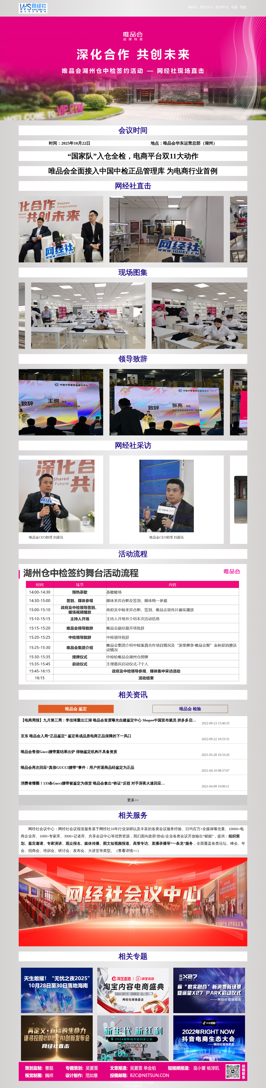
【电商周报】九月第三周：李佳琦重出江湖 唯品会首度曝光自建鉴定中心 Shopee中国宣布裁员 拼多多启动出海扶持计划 (111, 720)
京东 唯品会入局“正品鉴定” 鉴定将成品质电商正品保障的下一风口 (76, 736)
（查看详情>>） (127, 851)
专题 (234, 7)
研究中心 (206, 7)
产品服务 (149, 1082)
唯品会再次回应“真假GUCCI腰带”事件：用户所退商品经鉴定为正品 (77, 767)
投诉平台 (222, 7)
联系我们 (127, 1082)
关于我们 (116, 1082)
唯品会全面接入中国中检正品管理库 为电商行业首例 (133, 171)
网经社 (193, 7)
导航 (243, 7)
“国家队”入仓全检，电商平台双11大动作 (133, 156)
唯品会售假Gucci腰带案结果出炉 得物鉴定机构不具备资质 (69, 752)
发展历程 (138, 1082)
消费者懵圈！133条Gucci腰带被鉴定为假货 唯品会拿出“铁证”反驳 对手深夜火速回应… (93, 783)
